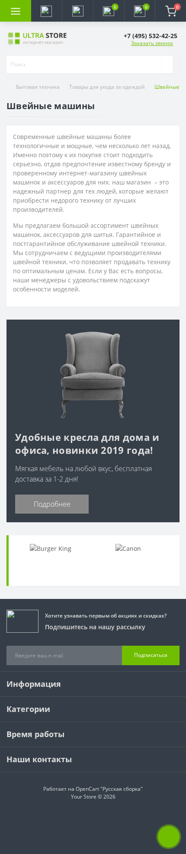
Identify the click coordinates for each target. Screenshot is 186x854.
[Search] (167, 64)
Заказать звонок (152, 43)
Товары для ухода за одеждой (107, 87)
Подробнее (52, 504)
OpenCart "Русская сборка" (109, 789)
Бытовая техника (38, 87)
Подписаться (150, 655)
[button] (77, 11)
